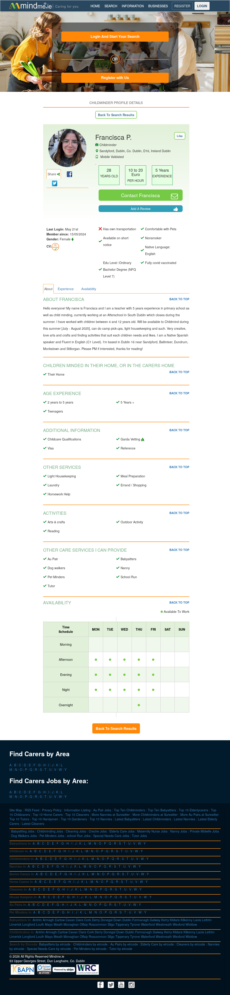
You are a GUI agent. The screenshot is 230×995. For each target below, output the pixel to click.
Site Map (15, 810)
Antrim (37, 920)
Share (52, 174)
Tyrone (135, 924)
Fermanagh (140, 920)
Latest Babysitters (127, 819)
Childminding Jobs (50, 831)
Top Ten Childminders (129, 810)
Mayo (49, 924)
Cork (87, 920)
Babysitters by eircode (55, 944)
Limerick (15, 924)
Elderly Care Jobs (122, 831)
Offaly (84, 924)
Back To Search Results (116, 115)
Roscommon (98, 924)
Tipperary (122, 924)
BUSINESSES (158, 6)
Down (117, 920)
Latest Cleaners (33, 823)
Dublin (126, 920)
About (48, 289)
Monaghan (71, 924)
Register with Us (115, 77)
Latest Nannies (184, 819)
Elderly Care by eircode (157, 944)
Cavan (70, 920)
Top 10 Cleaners (77, 814)
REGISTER (182, 6)
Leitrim (207, 920)
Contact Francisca (140, 195)
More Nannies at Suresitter (111, 814)
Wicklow (191, 924)
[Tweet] (53, 183)
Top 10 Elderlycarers (193, 810)
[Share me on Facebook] (68, 174)
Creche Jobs (98, 831)
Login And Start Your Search (115, 36)
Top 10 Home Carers (48, 814)
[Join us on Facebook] (101, 984)
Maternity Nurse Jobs (152, 831)
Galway (155, 920)
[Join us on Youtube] (122, 984)
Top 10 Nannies (101, 819)
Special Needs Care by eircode (49, 948)
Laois (197, 920)
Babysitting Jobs (22, 831)
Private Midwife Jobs (204, 831)
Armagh (48, 920)
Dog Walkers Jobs (24, 835)
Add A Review (140, 208)
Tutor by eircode (120, 948)
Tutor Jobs (139, 835)
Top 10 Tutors (19, 819)
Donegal (107, 920)
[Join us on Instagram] (131, 984)
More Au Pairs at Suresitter (199, 814)
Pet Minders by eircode (90, 948)
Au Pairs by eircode (124, 944)
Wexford (179, 924)
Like (180, 136)
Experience (66, 289)
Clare (79, 920)
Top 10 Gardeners (74, 819)
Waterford (148, 924)
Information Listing (77, 810)
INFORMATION (133, 6)
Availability (88, 289)
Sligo (111, 924)
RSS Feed (32, 810)
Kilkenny (186, 920)
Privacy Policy (52, 810)
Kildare (175, 920)
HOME (95, 6)
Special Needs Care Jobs (111, 835)
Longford (28, 924)
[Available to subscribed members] (55, 246)
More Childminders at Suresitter (155, 814)
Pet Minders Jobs (52, 835)
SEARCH (110, 6)
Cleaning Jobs (76, 831)
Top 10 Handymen (45, 819)
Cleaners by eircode (191, 944)
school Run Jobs (79, 835)
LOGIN (202, 6)
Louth (40, 924)
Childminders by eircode (90, 944)
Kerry (165, 920)
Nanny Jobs (178, 831)
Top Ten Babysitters (162, 810)
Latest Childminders (157, 819)
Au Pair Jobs (102, 810)
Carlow (60, 920)
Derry (96, 920)
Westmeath (164, 924)
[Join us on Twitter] (111, 984)
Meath (58, 924)
